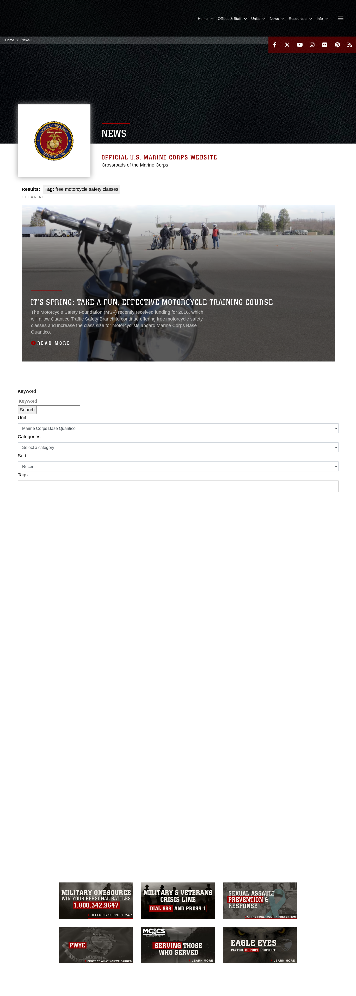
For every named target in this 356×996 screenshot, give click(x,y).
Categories (29, 436)
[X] (287, 45)
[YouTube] (299, 45)
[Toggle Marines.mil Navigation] (341, 18)
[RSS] (349, 45)
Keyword (27, 391)
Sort (22, 455)
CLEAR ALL (34, 197)
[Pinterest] (337, 45)
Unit (22, 417)
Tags (23, 474)
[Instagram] (312, 45)
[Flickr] (324, 45)
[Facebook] (274, 45)
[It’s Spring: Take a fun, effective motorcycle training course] (178, 283)
